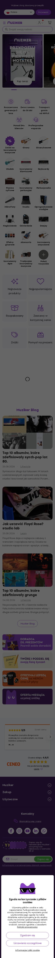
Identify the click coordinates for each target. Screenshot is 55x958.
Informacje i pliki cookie (27, 950)
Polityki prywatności (27, 927)
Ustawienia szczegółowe (28, 943)
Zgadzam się (27, 935)
